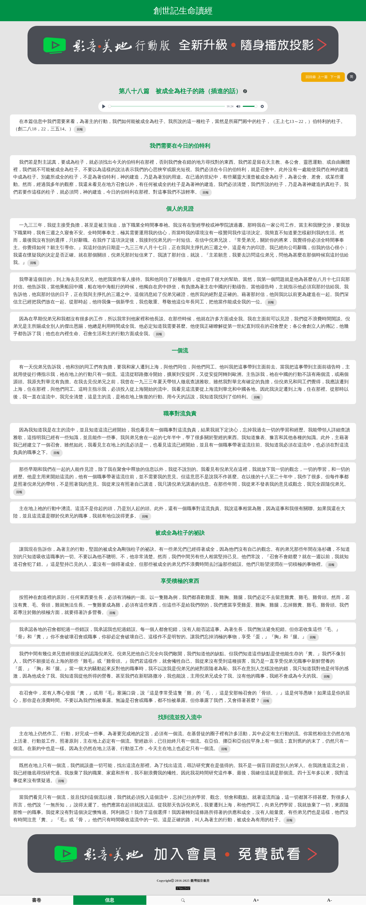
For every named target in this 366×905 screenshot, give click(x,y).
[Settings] (262, 106)
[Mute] (238, 106)
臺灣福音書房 (199, 880)
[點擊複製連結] (245, 91)
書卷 (36, 900)
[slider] (166, 106)
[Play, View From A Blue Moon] (103, 106)
